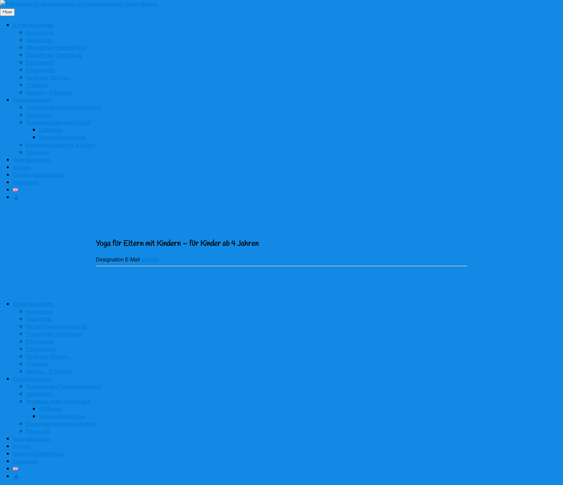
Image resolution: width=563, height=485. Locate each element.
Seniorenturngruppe (62, 137)
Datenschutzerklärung (38, 174)
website (150, 259)
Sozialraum (39, 114)
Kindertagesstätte (33, 25)
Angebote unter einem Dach (58, 122)
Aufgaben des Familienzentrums (63, 107)
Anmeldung (39, 32)
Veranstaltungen (32, 159)
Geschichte (39, 40)
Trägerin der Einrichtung (54, 55)
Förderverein (41, 70)
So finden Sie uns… (49, 77)
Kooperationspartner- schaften (60, 144)
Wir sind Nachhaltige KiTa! (56, 47)
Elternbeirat (39, 62)
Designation (110, 259)
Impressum (25, 182)
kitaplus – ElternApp (49, 92)
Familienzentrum (32, 100)
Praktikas (37, 85)
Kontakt (22, 167)
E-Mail (133, 259)
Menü (7, 12)
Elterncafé (38, 152)
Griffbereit (50, 129)
